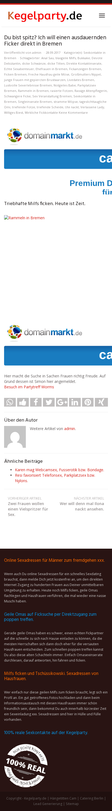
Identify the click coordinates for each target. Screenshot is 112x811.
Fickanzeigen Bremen (85, 69)
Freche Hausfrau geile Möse (48, 74)
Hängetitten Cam (63, 798)
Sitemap (72, 803)
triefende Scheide (50, 107)
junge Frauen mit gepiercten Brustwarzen (35, 80)
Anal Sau (47, 58)
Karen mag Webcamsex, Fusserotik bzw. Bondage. (59, 469)
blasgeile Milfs (65, 58)
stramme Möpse (66, 102)
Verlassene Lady (92, 107)
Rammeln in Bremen (33, 91)
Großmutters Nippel (86, 74)
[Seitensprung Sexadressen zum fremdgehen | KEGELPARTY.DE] (45, 15)
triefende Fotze (23, 107)
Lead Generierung (47, 803)
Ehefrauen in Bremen (51, 69)
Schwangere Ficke (17, 96)
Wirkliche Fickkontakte (41, 112)
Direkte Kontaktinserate (83, 63)
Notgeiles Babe (65, 85)
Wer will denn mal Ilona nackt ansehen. (82, 504)
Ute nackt (72, 107)
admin (36, 52)
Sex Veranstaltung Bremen (52, 96)
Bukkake (83, 58)
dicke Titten (56, 63)
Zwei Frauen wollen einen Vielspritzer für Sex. (28, 506)
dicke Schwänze (34, 63)
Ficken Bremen (15, 74)
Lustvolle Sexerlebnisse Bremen (28, 85)
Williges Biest (13, 112)
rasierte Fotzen (61, 91)
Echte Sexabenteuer (19, 69)
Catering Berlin (91, 798)
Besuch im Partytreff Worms (29, 386)
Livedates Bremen (80, 80)
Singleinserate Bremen (35, 102)
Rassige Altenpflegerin (90, 91)
